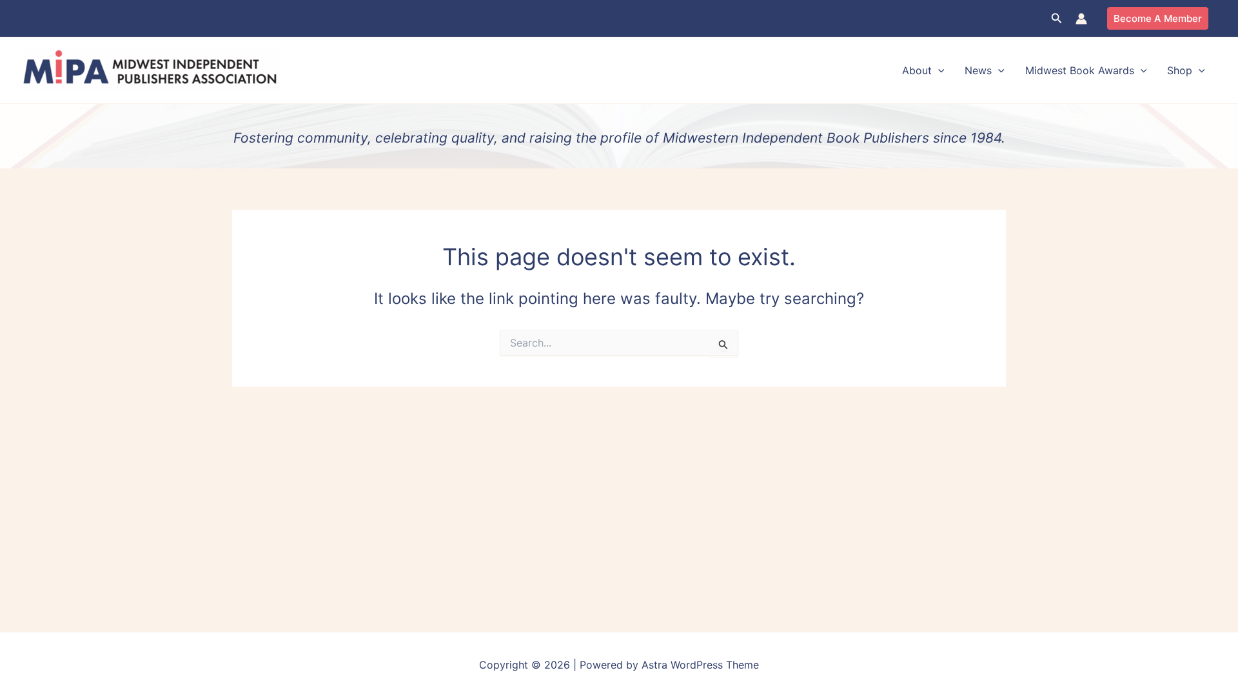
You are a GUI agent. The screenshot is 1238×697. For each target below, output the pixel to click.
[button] (1057, 18)
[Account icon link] (1081, 19)
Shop (1179, 70)
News (978, 70)
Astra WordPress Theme (700, 664)
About (917, 70)
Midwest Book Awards (1079, 70)
